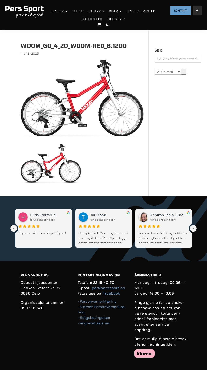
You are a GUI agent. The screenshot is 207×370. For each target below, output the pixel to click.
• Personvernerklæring (97, 301)
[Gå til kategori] (183, 72)
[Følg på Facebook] (197, 10)
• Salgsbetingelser (94, 317)
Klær (113, 11)
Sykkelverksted (140, 11)
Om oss (114, 19)
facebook (111, 293)
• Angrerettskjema (93, 323)
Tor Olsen (98, 215)
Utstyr (94, 11)
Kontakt (180, 10)
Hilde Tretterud (42, 215)
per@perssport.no (108, 288)
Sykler (57, 11)
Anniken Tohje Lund (166, 215)
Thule (77, 11)
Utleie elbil (92, 19)
